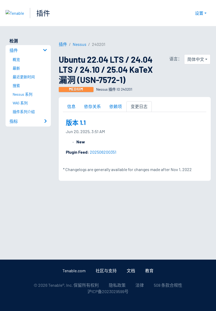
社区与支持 (106, 270)
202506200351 (103, 151)
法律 (139, 285)
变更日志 (139, 106)
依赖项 (115, 106)
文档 (131, 270)
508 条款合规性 (168, 285)
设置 (199, 13)
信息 (71, 106)
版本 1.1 (76, 122)
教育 (149, 270)
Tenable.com (74, 270)
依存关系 (92, 106)
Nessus (79, 44)
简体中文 (195, 59)
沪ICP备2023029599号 (108, 291)
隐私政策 (117, 285)
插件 (43, 13)
